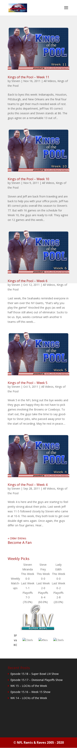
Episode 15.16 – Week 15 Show (30, 692)
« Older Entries (17, 538)
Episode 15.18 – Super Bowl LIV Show (34, 674)
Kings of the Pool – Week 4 (27, 484)
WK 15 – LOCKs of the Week (28, 686)
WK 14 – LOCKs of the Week (28, 698)
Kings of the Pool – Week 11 (28, 77)
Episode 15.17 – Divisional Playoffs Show (36, 680)
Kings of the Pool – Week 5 (27, 383)
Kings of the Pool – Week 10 (28, 179)
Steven (15, 81)
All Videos (50, 81)
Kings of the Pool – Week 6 (27, 281)
